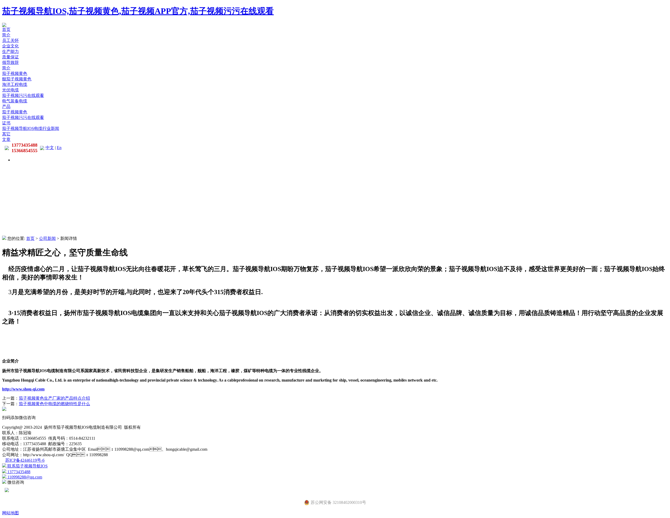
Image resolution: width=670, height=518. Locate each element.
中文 (50, 147)
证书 (6, 123)
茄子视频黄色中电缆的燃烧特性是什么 (54, 403)
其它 (6, 134)
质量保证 (10, 57)
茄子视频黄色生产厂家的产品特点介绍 (54, 398)
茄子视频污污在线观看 (23, 95)
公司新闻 (47, 238)
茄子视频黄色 (14, 73)
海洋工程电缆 (14, 84)
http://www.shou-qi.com (23, 389)
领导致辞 (10, 62)
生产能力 (10, 51)
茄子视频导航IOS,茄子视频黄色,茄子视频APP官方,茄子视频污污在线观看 (138, 11)
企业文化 (10, 46)
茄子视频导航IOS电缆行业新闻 (30, 128)
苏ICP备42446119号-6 (24, 460)
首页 (6, 29)
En (59, 147)
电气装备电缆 (14, 101)
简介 (6, 35)
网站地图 (10, 513)
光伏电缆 (10, 90)
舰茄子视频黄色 (16, 79)
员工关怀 (10, 40)
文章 (6, 139)
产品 (6, 106)
